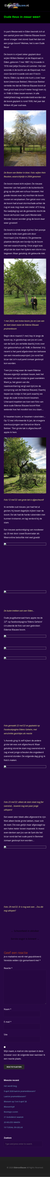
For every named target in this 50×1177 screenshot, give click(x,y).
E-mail (7, 1021)
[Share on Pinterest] (24, 921)
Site (5, 1034)
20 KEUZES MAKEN (12, 1122)
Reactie (8, 968)
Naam (7, 1009)
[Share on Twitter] (10, 921)
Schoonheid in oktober (25, 930)
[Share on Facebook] (5, 921)
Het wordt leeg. (10, 1086)
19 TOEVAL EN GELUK (13, 1127)
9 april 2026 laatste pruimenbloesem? (20, 1091)
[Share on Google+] (14, 921)
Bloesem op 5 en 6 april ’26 (15, 1101)
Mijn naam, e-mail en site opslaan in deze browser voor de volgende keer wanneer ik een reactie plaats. (24, 1055)
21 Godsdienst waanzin (13, 1117)
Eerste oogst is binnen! (25, 938)
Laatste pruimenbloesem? (15, 1096)
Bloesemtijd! (9, 1107)
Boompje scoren (11, 1112)
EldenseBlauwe (20, 1167)
